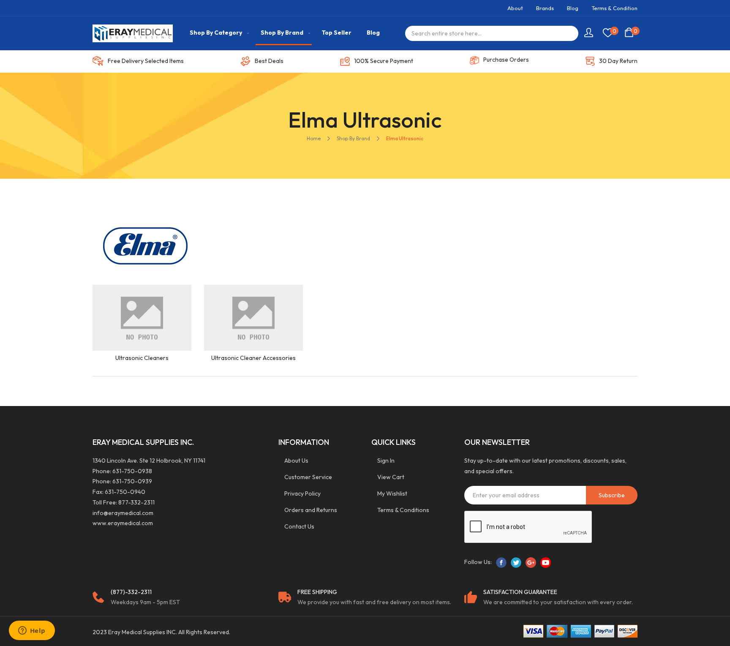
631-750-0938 (132, 471)
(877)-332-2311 (131, 592)
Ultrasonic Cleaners (142, 358)
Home (314, 138)
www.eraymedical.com (123, 523)
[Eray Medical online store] (133, 33)
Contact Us (299, 526)
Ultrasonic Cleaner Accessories (253, 358)
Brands (545, 8)
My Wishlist (392, 493)
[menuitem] (218, 33)
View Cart (390, 477)
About (515, 8)
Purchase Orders (506, 59)
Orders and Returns (310, 510)
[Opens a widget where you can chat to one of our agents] (31, 631)
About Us (296, 460)
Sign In (386, 460)
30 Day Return (618, 61)
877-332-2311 (136, 502)
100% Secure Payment (383, 61)
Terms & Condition (614, 8)
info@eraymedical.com (123, 513)
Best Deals (269, 61)
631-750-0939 (132, 481)
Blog (572, 8)
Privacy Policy (302, 493)
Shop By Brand (353, 138)
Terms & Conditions (403, 510)
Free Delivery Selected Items (146, 61)
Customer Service (308, 477)
